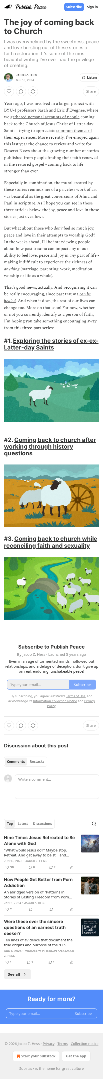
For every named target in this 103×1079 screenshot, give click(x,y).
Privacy (48, 1043)
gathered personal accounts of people (45, 117)
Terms (63, 1043)
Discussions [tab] (42, 823)
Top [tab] (10, 823)
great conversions (57, 196)
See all (14, 974)
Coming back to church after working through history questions (50, 446)
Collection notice (84, 1043)
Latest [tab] (23, 823)
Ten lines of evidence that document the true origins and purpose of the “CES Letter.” (38, 942)
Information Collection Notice (55, 701)
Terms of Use (75, 696)
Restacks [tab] (37, 761)
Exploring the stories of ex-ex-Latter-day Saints (51, 344)
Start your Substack (38, 1056)
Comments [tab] (16, 761)
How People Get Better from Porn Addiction (38, 882)
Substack (26, 1068)
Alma (84, 196)
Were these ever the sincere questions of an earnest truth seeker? (35, 927)
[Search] (94, 824)
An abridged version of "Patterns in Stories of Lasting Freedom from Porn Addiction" (36, 894)
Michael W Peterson (41, 951)
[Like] (9, 91)
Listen (92, 77)
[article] (51, 852)
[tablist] (25, 762)
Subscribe (74, 7)
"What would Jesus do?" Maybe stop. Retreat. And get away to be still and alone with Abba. (35, 852)
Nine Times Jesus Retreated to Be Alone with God (39, 840)
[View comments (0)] (21, 91)
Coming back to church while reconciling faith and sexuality (50, 542)
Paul (8, 203)
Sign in (92, 7)
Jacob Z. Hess (26, 75)
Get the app (76, 1056)
